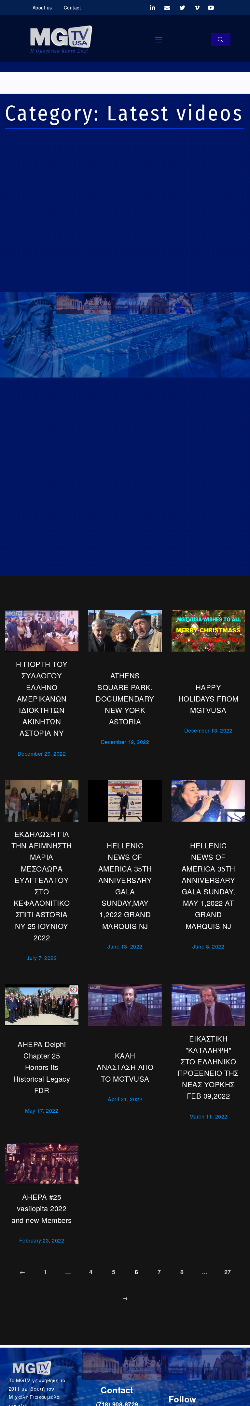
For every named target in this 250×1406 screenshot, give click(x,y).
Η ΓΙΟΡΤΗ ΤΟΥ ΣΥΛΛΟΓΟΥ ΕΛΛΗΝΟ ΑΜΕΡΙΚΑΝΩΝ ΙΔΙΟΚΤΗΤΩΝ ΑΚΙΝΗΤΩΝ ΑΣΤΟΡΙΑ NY (42, 698)
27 (227, 1272)
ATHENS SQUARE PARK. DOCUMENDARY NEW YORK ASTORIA (125, 698)
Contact (72, 7)
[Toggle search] (220, 39)
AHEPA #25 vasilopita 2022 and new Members (41, 1208)
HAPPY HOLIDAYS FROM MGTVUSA (208, 698)
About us (42, 7)
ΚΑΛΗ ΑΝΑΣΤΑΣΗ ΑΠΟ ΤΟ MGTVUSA (125, 1066)
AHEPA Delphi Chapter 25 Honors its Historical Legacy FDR (41, 1067)
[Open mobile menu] (158, 39)
